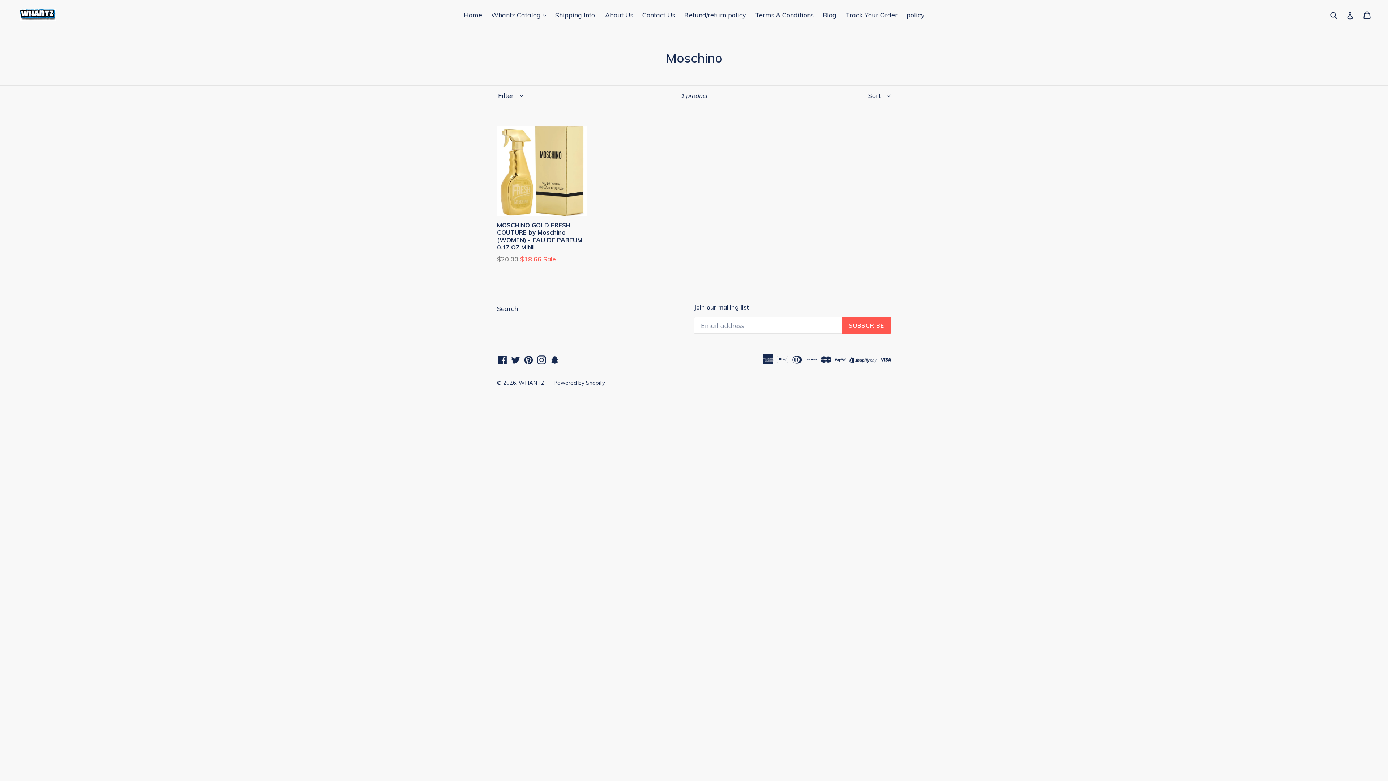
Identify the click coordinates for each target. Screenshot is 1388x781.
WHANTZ (531, 382)
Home (473, 15)
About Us (619, 15)
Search (507, 308)
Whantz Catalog (517, 15)
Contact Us (658, 15)
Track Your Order (871, 15)
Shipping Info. (575, 15)
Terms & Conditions (784, 15)
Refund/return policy (715, 15)
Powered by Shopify (579, 382)
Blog (829, 15)
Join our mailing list (721, 307)
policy (916, 15)
